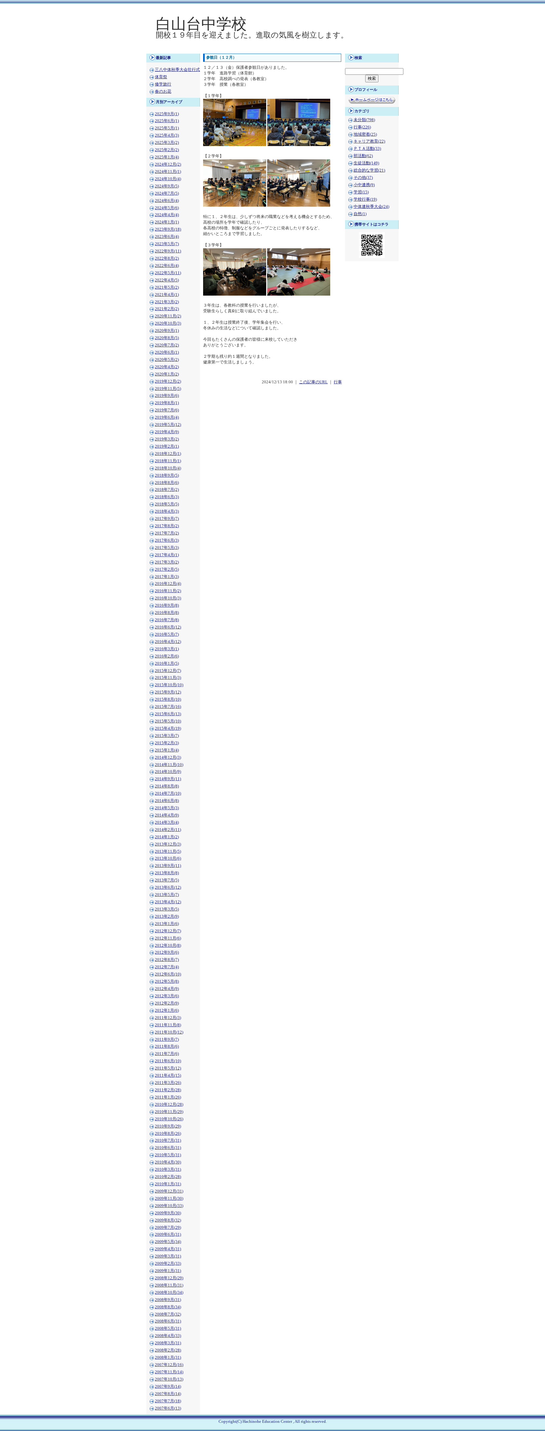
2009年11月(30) (169, 1198)
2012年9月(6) (167, 952)
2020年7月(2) (167, 345)
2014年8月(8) (167, 786)
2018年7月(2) (167, 489)
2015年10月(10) (169, 685)
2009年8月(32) (168, 1220)
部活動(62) (363, 156)
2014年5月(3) (167, 808)
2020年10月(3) (168, 323)
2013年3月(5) (167, 909)
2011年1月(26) (168, 1097)
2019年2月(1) (167, 446)
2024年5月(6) (167, 208)
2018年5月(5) (167, 504)
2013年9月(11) (168, 865)
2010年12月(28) (169, 1104)
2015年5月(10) (168, 721)
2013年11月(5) (168, 851)
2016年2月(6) (167, 656)
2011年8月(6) (167, 1046)
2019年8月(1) (167, 403)
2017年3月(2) (167, 562)
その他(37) (363, 177)
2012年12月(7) (168, 931)
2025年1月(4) (167, 157)
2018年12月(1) (168, 453)
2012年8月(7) (167, 959)
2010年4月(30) (168, 1162)
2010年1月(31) (168, 1184)
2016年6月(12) (168, 627)
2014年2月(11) (168, 829)
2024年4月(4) (167, 215)
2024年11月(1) (168, 171)
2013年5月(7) (167, 894)
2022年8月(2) (167, 258)
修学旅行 (163, 84)
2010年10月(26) (169, 1119)
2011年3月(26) (168, 1083)
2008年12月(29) (169, 1278)
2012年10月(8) (168, 945)
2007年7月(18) (168, 1401)
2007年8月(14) (168, 1394)
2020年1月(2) (167, 374)
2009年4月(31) (168, 1249)
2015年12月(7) (168, 670)
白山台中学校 (201, 23)
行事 (338, 382)
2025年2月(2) (167, 150)
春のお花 (163, 91)
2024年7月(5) (167, 193)
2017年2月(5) (167, 569)
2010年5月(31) (168, 1155)
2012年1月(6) (167, 1010)
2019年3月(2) (167, 439)
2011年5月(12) (168, 1068)
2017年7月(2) (167, 533)
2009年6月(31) (168, 1234)
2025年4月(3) (167, 135)
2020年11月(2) (168, 316)
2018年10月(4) (168, 468)
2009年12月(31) (169, 1191)
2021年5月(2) (167, 287)
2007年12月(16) (169, 1365)
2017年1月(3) (167, 576)
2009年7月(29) (168, 1227)
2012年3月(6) (167, 996)
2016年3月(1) (167, 649)
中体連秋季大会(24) (371, 206)
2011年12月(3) (168, 1018)
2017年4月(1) (167, 555)
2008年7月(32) (168, 1314)
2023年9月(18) (168, 229)
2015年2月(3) (167, 743)
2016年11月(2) (168, 591)
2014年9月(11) (168, 779)
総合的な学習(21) (369, 170)
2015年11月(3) (168, 677)
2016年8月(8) (167, 612)
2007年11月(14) (169, 1372)
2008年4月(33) (168, 1336)
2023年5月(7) (167, 244)
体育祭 (161, 77)
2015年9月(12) (168, 692)
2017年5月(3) (167, 547)
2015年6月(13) (168, 714)
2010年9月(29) (168, 1126)
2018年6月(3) (167, 497)
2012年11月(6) (168, 938)
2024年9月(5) (167, 186)
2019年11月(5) (168, 388)
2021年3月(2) (167, 302)
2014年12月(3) (168, 757)
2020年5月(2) (167, 359)
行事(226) (362, 127)
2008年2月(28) (168, 1350)
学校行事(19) (365, 199)
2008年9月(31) (168, 1300)
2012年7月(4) (167, 967)
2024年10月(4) (168, 179)
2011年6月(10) (168, 1061)
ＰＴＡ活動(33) (367, 148)
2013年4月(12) (168, 902)
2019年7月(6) (167, 410)
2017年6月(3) (167, 540)
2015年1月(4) (167, 750)
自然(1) (360, 214)
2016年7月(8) (167, 620)
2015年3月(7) (167, 735)
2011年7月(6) (167, 1053)
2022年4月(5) (167, 280)
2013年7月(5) (167, 880)
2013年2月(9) (167, 916)
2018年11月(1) (168, 461)
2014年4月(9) (167, 815)
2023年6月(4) (167, 236)
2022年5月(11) (168, 273)
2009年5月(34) (168, 1242)
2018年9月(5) (167, 475)
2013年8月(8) (167, 873)
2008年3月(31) (168, 1343)
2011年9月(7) (167, 1039)
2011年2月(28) (168, 1090)
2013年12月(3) (168, 844)
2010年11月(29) (169, 1112)
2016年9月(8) (167, 605)
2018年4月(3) (167, 511)
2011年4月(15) (168, 1075)
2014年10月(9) (168, 771)
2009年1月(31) (168, 1271)
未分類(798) (364, 120)
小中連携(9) (364, 185)
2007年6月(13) (168, 1408)
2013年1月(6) (167, 924)
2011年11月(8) (168, 1025)
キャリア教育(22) (369, 141)
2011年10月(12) (169, 1032)
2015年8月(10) (168, 699)
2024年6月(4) (167, 200)
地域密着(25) (365, 134)
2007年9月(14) (168, 1386)
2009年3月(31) (168, 1256)
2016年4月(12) (168, 641)
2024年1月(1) (167, 222)
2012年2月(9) (167, 1003)
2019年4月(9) (167, 432)
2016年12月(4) (168, 583)
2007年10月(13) (169, 1379)
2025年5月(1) (167, 128)
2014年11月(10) (169, 765)
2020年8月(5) (167, 338)
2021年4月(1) (167, 294)
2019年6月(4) (167, 417)
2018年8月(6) (167, 482)
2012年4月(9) (167, 988)
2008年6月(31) (168, 1321)
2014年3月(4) (167, 822)
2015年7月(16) (168, 706)
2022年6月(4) (167, 265)
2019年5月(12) (168, 424)
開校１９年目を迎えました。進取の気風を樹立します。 (252, 35)
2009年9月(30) (168, 1213)
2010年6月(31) (168, 1147)
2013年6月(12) (168, 887)
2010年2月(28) (168, 1177)
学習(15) (361, 192)
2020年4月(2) (167, 367)
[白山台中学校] (272, 49)
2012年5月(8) (167, 981)
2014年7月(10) (168, 793)
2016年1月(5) (167, 663)
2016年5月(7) (167, 634)
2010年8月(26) (168, 1133)
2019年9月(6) (167, 395)
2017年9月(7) (167, 518)
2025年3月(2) (167, 142)
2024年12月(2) (168, 164)
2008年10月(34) (169, 1292)
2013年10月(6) (168, 858)
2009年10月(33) (169, 1206)
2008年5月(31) (168, 1328)
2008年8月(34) (168, 1307)
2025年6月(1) (167, 121)
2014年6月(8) (167, 800)
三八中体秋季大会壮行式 (177, 70)
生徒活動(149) (366, 163)
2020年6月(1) (167, 352)
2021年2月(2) (167, 309)
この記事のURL (313, 382)
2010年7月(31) (168, 1140)
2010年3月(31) (168, 1169)
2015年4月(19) (168, 728)
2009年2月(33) (168, 1263)
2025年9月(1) (167, 114)
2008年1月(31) (168, 1357)
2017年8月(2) (167, 526)
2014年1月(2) (167, 837)
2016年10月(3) (168, 598)
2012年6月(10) (168, 974)
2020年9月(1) (167, 330)
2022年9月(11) (168, 251)
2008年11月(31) (169, 1285)
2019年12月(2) (168, 381)
